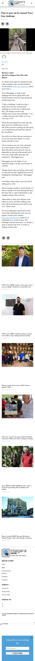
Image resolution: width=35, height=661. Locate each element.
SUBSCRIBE (17, 653)
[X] (2, 605)
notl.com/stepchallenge (10, 218)
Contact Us (5, 588)
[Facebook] (2, 603)
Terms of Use (6, 595)
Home (3, 564)
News (3, 567)
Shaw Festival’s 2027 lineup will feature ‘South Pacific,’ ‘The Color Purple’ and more (17, 537)
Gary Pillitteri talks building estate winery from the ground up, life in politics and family (17, 487)
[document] (17, 648)
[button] (3, 24)
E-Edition (5, 580)
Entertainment (6, 571)
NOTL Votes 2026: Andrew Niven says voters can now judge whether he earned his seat (17, 286)
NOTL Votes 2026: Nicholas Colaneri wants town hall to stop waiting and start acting (17, 335)
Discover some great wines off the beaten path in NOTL (16, 386)
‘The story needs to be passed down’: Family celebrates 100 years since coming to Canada (17, 438)
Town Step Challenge (20, 86)
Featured (4, 576)
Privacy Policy (6, 591)
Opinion (4, 573)
